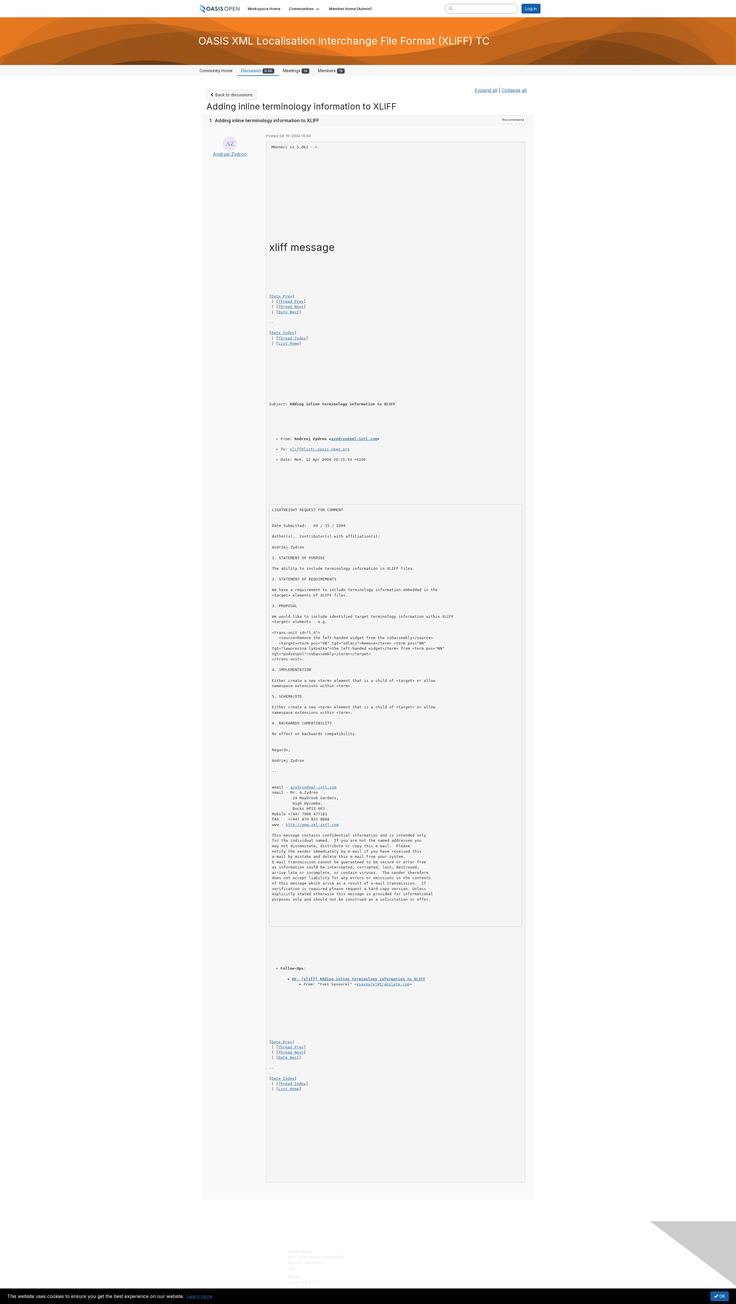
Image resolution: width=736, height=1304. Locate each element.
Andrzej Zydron (230, 154)
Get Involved (382, 1251)
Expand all (486, 90)
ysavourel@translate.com (382, 984)
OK (721, 1296)
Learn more (199, 1296)
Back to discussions (233, 94)
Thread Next (291, 306)
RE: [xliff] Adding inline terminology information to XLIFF (358, 979)
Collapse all (514, 90)
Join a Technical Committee (396, 1268)
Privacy (460, 1257)
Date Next (288, 312)
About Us (462, 1251)
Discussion (256, 70)
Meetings (295, 70)
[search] (451, 8)
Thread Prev (291, 301)
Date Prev (281, 296)
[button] (305, 8)
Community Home (216, 70)
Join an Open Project (390, 1259)
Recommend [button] (513, 120)
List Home (288, 343)
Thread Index (292, 338)
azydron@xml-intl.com (354, 439)
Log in (531, 8)
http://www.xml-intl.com (312, 824)
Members (330, 70)
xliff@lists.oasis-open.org (320, 449)
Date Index (282, 333)
